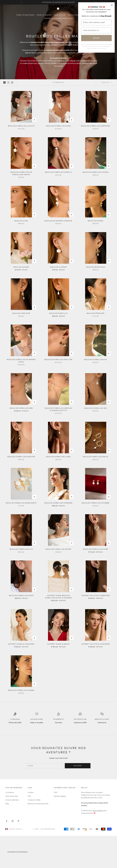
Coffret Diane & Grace (58, 644)
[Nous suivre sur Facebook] (6, 821)
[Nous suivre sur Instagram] (12, 821)
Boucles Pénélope (96, 313)
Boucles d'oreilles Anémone (58, 503)
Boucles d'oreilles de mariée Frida (21, 361)
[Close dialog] (112, 5)
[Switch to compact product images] (12, 82)
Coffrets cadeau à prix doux (58, 18)
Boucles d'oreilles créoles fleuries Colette (58, 409)
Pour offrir (60, 15)
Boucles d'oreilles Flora (58, 457)
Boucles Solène (95, 221)
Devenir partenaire (12, 800)
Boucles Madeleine (95, 267)
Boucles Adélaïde (21, 313)
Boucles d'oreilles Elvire (95, 549)
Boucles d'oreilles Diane (58, 126)
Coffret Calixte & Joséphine (96, 595)
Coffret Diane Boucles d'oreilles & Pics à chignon (58, 597)
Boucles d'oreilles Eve (95, 359)
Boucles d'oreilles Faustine (21, 457)
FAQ (29, 796)
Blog (7, 804)
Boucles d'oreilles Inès (21, 408)
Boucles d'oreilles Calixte (21, 126)
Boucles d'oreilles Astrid (58, 549)
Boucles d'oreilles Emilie (95, 457)
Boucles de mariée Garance (58, 221)
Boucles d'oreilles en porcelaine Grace (21, 173)
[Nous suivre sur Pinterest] (18, 821)
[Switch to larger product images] (4, 82)
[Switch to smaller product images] (8, 82)
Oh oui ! (96, 38)
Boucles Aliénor (58, 267)
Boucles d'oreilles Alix (21, 549)
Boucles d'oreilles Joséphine (95, 126)
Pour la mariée (44, 15)
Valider (78, 766)
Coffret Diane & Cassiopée (21, 644)
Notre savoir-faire (11, 796)
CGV (55, 792)
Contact (30, 792)
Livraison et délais (34, 800)
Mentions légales (60, 796)
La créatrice (9, 792)
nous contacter (97, 810)
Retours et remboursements (38, 804)
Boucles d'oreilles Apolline (58, 359)
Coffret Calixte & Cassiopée (95, 644)
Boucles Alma (21, 221)
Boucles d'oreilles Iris (95, 408)
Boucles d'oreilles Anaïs (21, 595)
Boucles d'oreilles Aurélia (58, 172)
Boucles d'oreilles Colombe (95, 503)
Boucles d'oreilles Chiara (96, 172)
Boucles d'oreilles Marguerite (21, 503)
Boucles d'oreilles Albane (21, 690)
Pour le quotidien (25, 15)
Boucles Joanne (21, 267)
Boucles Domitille (58, 313)
